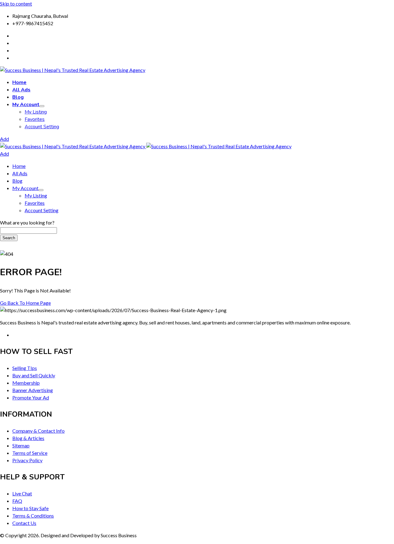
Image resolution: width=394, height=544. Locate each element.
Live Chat (22, 493)
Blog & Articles (28, 438)
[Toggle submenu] (41, 106)
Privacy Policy (27, 460)
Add (4, 139)
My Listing (36, 112)
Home (19, 82)
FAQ (17, 501)
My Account (25, 104)
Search (8, 238)
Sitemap (21, 445)
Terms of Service (29, 453)
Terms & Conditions (33, 515)
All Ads (21, 89)
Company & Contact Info (38, 431)
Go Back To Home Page (25, 303)
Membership (26, 383)
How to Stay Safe (30, 508)
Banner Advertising (32, 390)
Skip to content (16, 3)
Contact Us (24, 523)
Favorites (35, 119)
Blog (18, 97)
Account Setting (42, 126)
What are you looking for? (27, 222)
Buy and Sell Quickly (33, 375)
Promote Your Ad (30, 397)
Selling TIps (24, 368)
